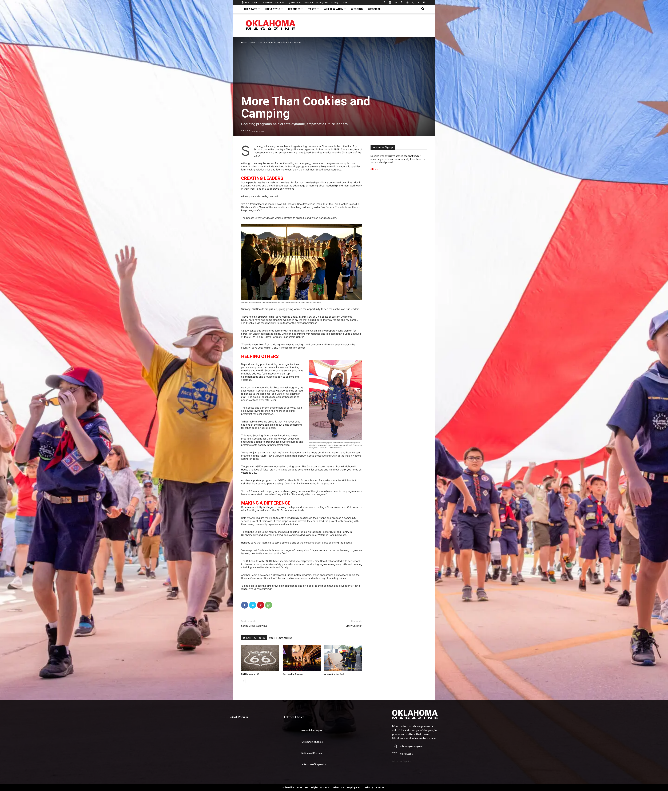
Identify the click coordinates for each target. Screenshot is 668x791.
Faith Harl (246, 131)
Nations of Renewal (311, 753)
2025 (262, 42)
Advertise (308, 2)
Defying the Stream (293, 674)
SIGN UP (375, 169)
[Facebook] (384, 2)
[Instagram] (389, 2)
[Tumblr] (412, 2)
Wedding (357, 9)
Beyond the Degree (311, 730)
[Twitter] (418, 2)
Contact (345, 2)
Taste (312, 9)
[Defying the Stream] (302, 658)
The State (250, 9)
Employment (322, 2)
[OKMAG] (415, 714)
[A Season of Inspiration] (291, 764)
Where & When (333, 9)
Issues (253, 42)
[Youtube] (424, 2)
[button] (423, 9)
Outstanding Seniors (312, 741)
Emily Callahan (354, 625)
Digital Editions (294, 2)
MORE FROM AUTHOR (281, 638)
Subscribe (267, 2)
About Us (279, 2)
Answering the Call (334, 674)
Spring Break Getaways (254, 625)
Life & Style (272, 9)
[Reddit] (407, 2)
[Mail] (395, 2)
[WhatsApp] (268, 605)
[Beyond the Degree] (291, 730)
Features (294, 9)
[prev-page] (243, 681)
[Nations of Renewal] (291, 753)
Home (244, 42)
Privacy (334, 2)
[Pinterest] (401, 2)
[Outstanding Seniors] (291, 741)
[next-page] (249, 681)
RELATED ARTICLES (254, 638)
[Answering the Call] (343, 658)
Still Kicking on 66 (250, 674)
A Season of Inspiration (314, 764)
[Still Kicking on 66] (260, 658)
